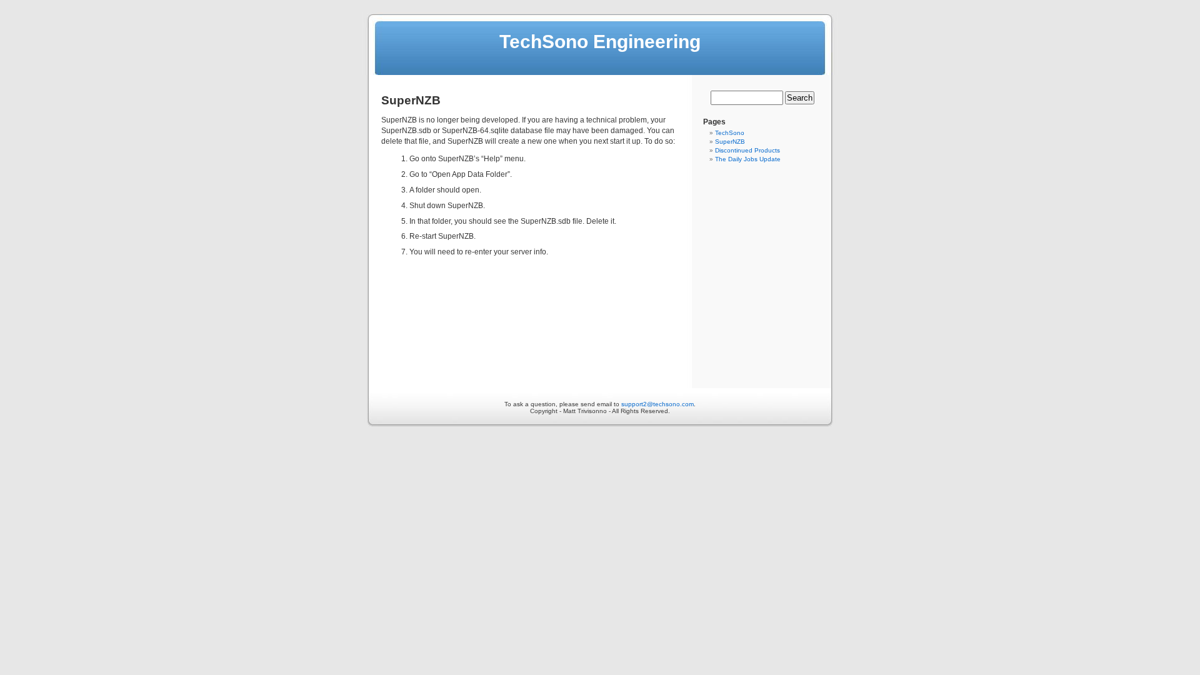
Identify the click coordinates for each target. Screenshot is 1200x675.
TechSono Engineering (600, 41)
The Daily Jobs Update (748, 159)
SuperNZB (730, 141)
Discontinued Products (747, 150)
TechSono (729, 132)
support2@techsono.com (657, 404)
